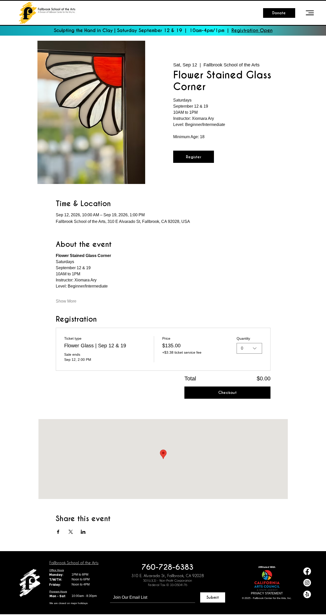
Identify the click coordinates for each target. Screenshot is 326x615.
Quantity (243, 338)
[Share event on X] (70, 532)
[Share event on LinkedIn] (83, 532)
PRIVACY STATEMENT (267, 593)
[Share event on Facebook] (58, 532)
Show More (66, 301)
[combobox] (249, 348)
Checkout (227, 392)
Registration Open (252, 30)
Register (193, 156)
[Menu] (310, 13)
